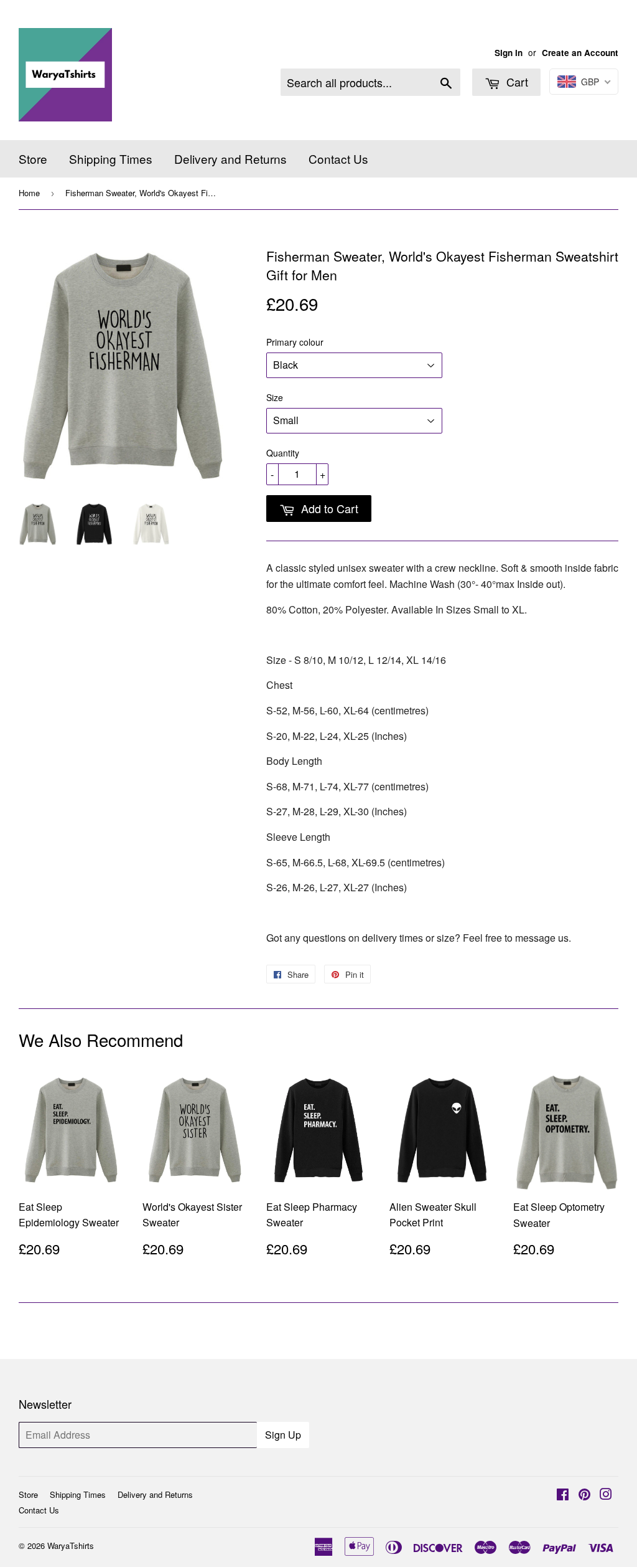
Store (33, 158)
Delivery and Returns (230, 158)
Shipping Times (110, 158)
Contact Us (338, 158)
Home (29, 193)
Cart (515, 81)
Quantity (282, 453)
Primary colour (294, 342)
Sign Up (283, 1434)
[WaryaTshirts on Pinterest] (584, 1495)
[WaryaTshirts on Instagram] (606, 1495)
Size (274, 397)
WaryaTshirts (70, 1545)
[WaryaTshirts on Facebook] (562, 1495)
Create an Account (580, 53)
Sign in (509, 53)
